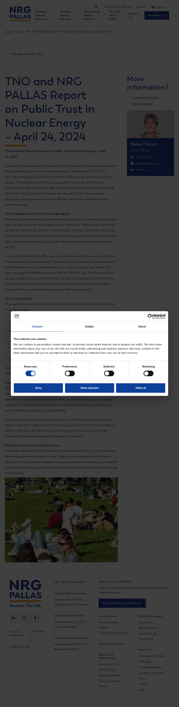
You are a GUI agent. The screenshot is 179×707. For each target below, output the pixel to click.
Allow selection (89, 387)
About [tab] (142, 326)
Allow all (140, 387)
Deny (38, 387)
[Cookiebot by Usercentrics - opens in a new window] (150, 316)
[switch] (67, 373)
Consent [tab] (37, 326)
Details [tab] (89, 326)
